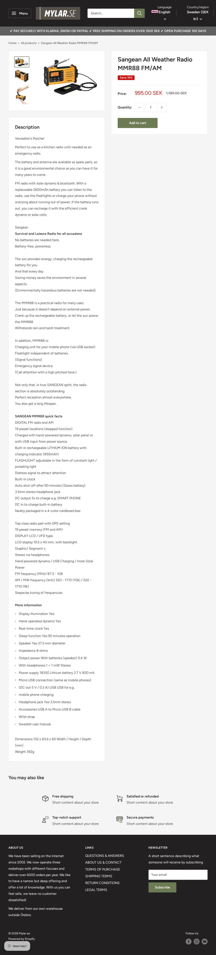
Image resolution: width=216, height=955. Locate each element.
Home (12, 43)
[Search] (139, 13)
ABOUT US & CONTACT (103, 862)
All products (29, 43)
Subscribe (162, 887)
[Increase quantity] (161, 107)
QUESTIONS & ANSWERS (104, 856)
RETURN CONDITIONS (102, 883)
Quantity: (125, 107)
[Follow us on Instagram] (197, 941)
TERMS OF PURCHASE (102, 869)
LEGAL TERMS (96, 890)
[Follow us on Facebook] (189, 941)
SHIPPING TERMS (98, 876)
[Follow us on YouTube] (205, 941)
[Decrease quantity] (139, 107)
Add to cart (137, 123)
